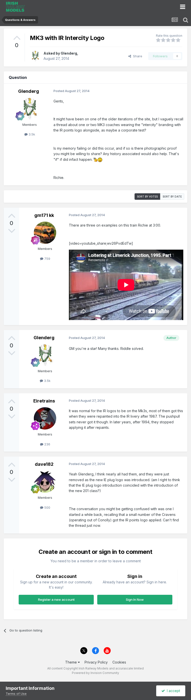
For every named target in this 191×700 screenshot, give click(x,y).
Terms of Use (16, 694)
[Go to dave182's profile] (45, 481)
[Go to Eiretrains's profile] (45, 418)
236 (46, 444)
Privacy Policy (96, 662)
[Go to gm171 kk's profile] (45, 233)
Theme (71, 662)
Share (136, 56)
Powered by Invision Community (95, 673)
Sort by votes (147, 196)
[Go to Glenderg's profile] (35, 56)
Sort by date (172, 196)
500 (46, 507)
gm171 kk (44, 215)
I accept (172, 691)
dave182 (44, 464)
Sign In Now (135, 599)
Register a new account (56, 599)
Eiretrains (44, 400)
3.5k (31, 134)
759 (46, 259)
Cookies (119, 662)
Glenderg (69, 53)
